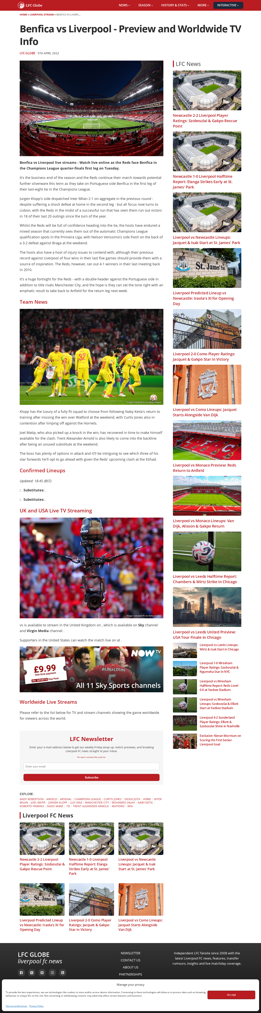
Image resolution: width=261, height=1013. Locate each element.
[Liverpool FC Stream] (91, 691)
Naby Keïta (145, 802)
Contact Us (130, 960)
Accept (231, 994)
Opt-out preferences (16, 1006)
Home (23, 14)
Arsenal (65, 799)
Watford (118, 806)
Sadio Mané (55, 806)
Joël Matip (38, 802)
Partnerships (130, 974)
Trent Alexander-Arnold (91, 806)
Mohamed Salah (123, 802)
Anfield (51, 799)
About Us (130, 967)
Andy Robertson (32, 799)
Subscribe (91, 777)
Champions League (88, 799)
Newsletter (130, 953)
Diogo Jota (132, 799)
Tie (68, 806)
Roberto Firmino (32, 806)
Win (130, 806)
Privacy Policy (36, 1006)
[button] (125, 5)
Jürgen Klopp (57, 802)
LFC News (188, 63)
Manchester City (97, 802)
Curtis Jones (113, 799)
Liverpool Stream (42, 14)
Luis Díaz (76, 802)
